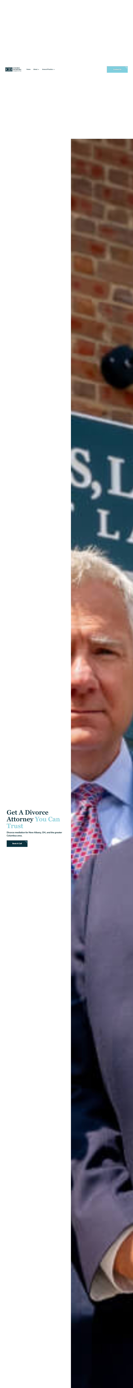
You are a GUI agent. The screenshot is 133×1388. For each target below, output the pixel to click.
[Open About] (38, 69)
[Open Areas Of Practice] (54, 69)
